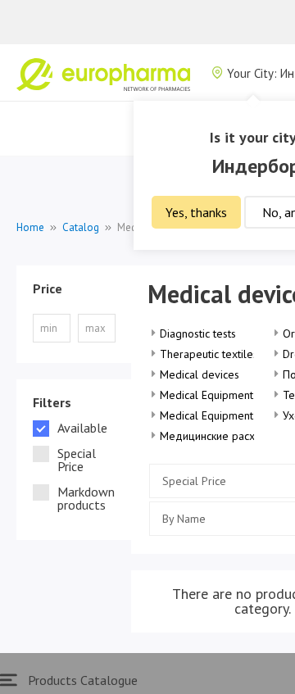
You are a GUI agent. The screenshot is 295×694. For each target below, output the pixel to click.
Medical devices (199, 374)
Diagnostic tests (198, 333)
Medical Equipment (206, 395)
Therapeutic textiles (209, 354)
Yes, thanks (196, 212)
